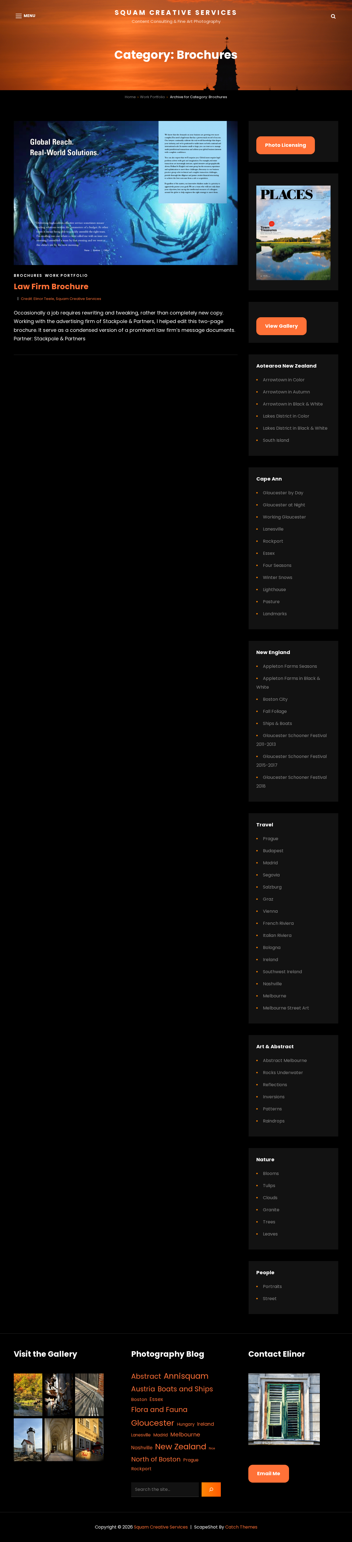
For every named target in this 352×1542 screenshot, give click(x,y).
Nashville (272, 984)
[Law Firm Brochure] (126, 193)
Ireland (270, 959)
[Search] (211, 1489)
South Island (276, 440)
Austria (143, 1389)
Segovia (271, 875)
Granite (271, 1210)
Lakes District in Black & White (295, 428)
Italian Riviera (277, 935)
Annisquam (186, 1375)
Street (270, 1298)
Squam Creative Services (176, 12)
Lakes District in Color (286, 416)
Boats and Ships (185, 1389)
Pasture (271, 601)
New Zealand (180, 1446)
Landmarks (275, 614)
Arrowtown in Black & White (293, 404)
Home (130, 97)
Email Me (268, 1473)
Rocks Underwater (283, 1072)
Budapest (273, 851)
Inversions (274, 1097)
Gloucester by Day (283, 493)
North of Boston (156, 1459)
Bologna (271, 947)
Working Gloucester (284, 517)
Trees (269, 1222)
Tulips (269, 1185)
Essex (269, 553)
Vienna (270, 911)
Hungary (186, 1424)
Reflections (275, 1085)
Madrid (270, 863)
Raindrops (274, 1121)
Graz (268, 899)
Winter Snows (277, 577)
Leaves (270, 1234)
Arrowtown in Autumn (286, 392)
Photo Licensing (285, 145)
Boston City (275, 699)
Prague (270, 838)
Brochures (28, 275)
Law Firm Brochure (51, 286)
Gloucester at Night (284, 505)
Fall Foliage (275, 711)
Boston (139, 1399)
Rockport (273, 541)
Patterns (272, 1109)
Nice (212, 1448)
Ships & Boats (277, 723)
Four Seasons (277, 565)
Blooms (271, 1173)
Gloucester (152, 1422)
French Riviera (278, 923)
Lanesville (273, 529)
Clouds (270, 1198)
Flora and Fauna (159, 1409)
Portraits (272, 1286)
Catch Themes (241, 1527)
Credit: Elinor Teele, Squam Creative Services (61, 298)
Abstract (146, 1376)
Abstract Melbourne (285, 1060)
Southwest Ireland (282, 972)
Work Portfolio (152, 97)
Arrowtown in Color (284, 380)
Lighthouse (274, 589)
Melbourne (274, 996)
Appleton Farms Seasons (290, 666)
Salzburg (272, 887)
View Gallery (281, 325)
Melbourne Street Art (286, 1008)
